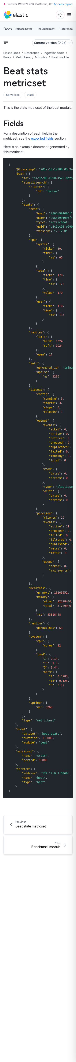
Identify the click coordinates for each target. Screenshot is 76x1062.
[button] (12, 95)
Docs (7, 29)
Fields (13, 123)
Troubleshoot (45, 29)
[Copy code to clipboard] (66, 165)
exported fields (42, 138)
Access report (63, 4)
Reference (66, 29)
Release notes (23, 29)
